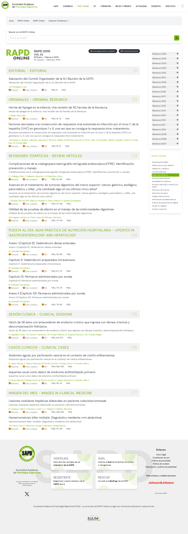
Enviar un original (159, 206)
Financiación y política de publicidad (161, 467)
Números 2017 (159, 96)
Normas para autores (161, 178)
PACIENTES (156, 6)
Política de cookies (161, 464)
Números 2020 (159, 82)
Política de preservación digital (165, 203)
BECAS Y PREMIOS (123, 6)
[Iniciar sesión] (182, 7)
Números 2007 (159, 143)
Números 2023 (159, 68)
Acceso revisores (159, 209)
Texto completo (31, 90)
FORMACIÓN (106, 6)
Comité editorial (159, 172)
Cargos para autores (161, 196)
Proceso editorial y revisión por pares (165, 185)
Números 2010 (159, 129)
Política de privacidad (161, 461)
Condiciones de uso (161, 458)
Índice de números (160, 175)
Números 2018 (159, 91)
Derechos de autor (160, 193)
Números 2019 (159, 87)
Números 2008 (159, 139)
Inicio (11, 20)
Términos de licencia (160, 190)
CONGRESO (68, 6)
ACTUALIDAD (141, 6)
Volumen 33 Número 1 (58, 20)
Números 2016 (159, 101)
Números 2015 (159, 106)
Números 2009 (159, 134)
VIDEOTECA (170, 6)
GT (94, 6)
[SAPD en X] (27, 495)
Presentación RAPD (160, 162)
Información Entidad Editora (164, 199)
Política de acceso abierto (163, 165)
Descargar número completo (103, 51)
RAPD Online (23, 20)
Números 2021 (159, 77)
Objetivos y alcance (160, 169)
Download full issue (130, 51)
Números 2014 (159, 110)
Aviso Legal (161, 454)
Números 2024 (159, 63)
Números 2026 (159, 54)
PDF (45, 90)
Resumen (15, 90)
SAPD (56, 6)
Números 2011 (158, 124)
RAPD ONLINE (83, 6)
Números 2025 (159, 58)
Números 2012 (159, 120)
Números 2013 (159, 115)
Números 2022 (159, 72)
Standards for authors (161, 181)
